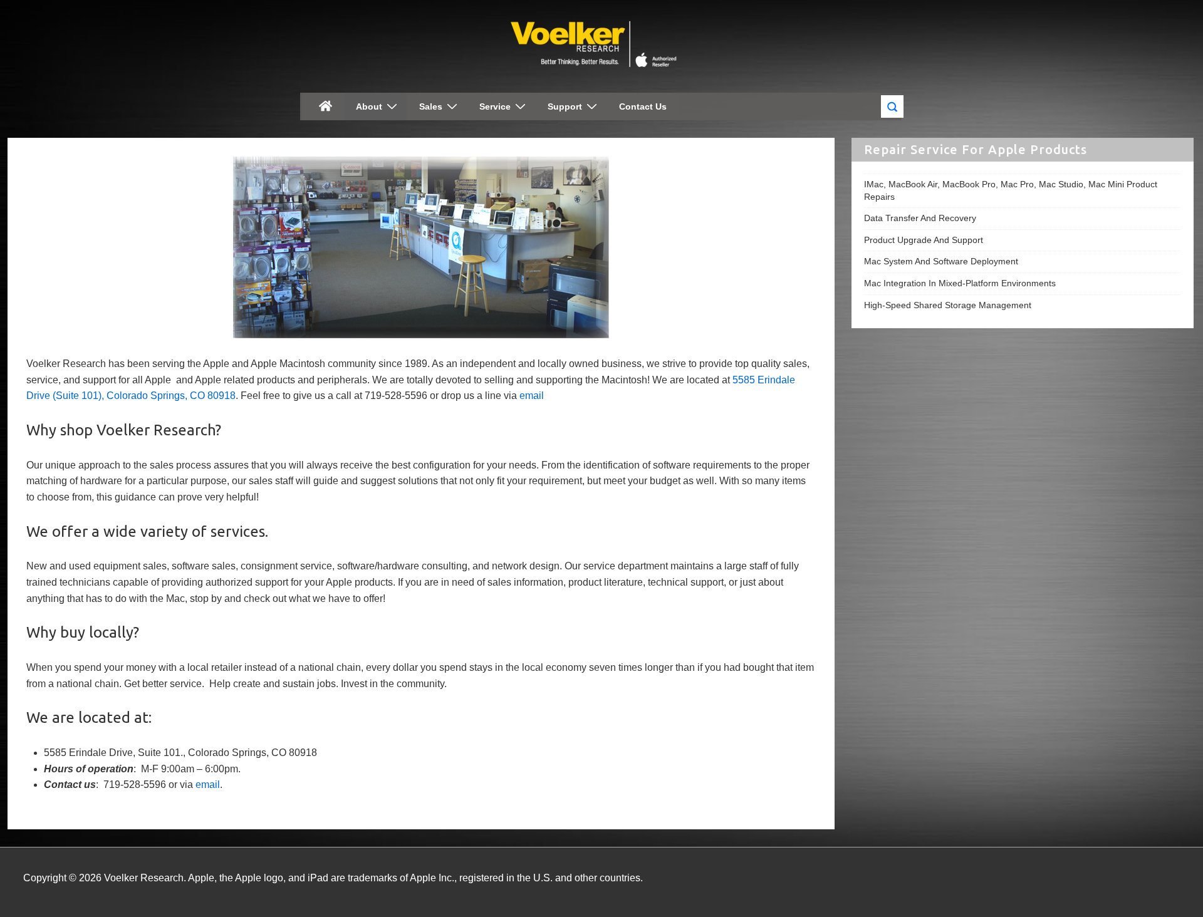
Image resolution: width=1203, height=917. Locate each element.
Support (565, 106)
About (369, 106)
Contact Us (643, 106)
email (531, 395)
